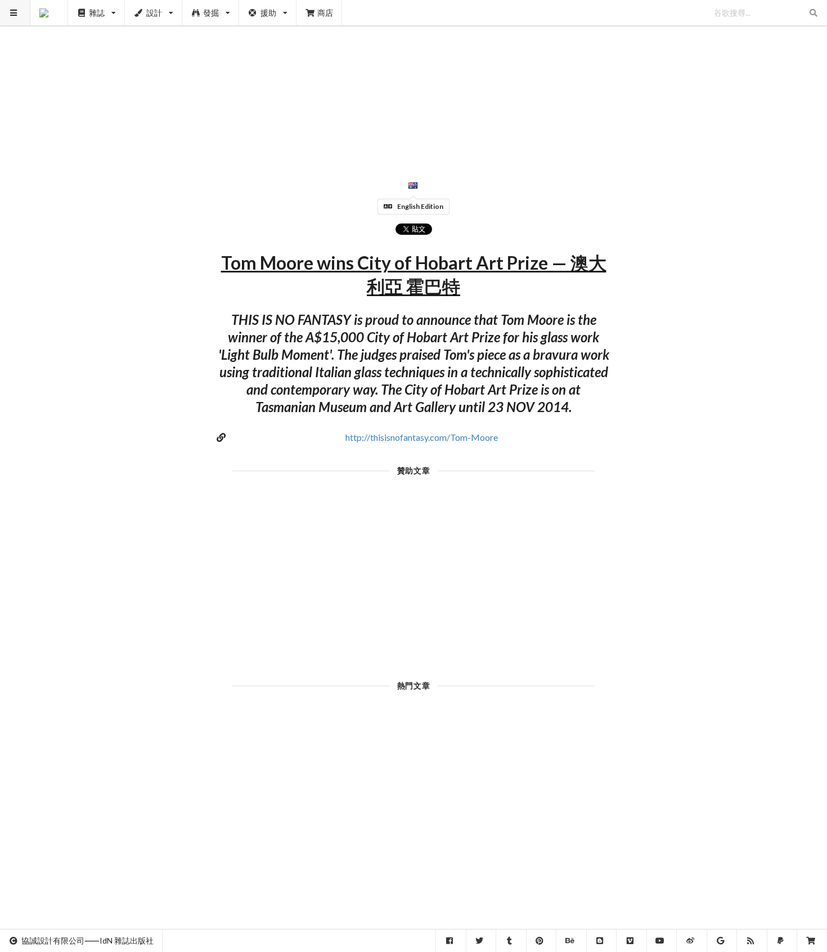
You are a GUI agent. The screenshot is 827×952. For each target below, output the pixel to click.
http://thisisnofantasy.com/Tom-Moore (421, 437)
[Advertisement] (414, 79)
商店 (325, 12)
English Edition (420, 206)
